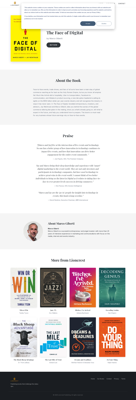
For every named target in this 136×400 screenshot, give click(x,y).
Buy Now (53, 45)
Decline (104, 23)
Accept (88, 23)
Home (93, 379)
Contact (121, 3)
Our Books (100, 379)
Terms (123, 379)
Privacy (116, 379)
